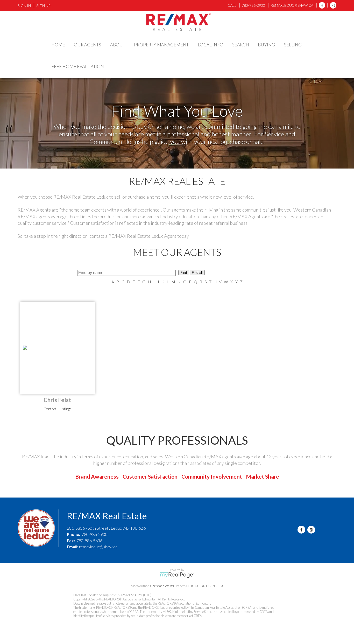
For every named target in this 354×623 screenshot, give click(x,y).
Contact (50, 409)
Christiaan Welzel (162, 586)
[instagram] (331, 5)
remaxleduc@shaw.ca (98, 546)
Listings (66, 409)
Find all (197, 273)
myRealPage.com (177, 575)
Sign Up (43, 5)
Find (183, 273)
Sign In (24, 5)
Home (58, 44)
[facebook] (320, 5)
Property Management (161, 44)
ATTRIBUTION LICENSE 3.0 (204, 586)
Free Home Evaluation (77, 66)
